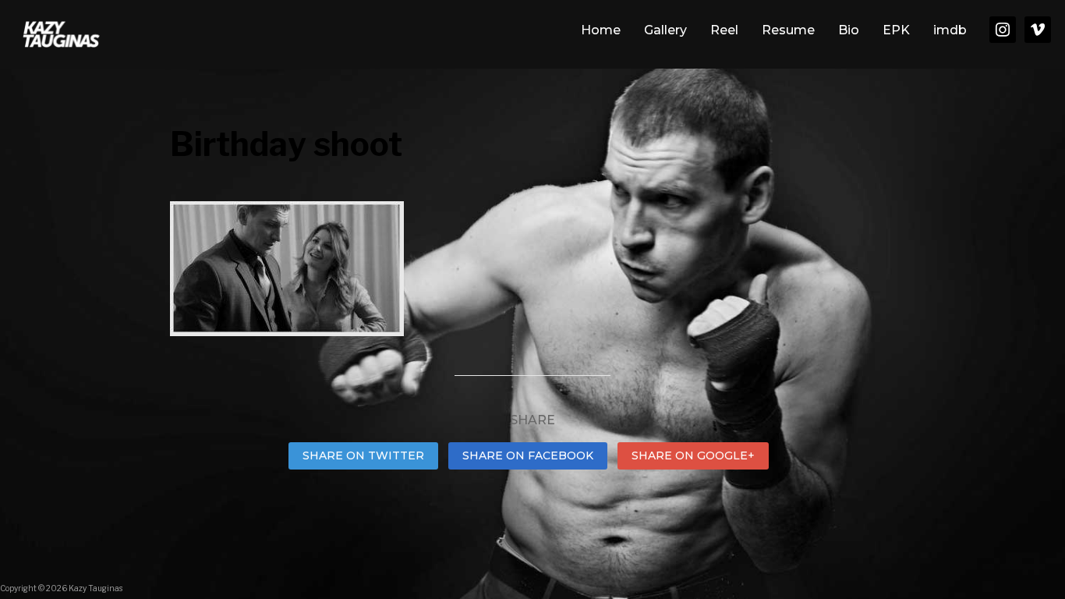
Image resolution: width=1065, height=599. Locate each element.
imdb (950, 30)
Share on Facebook (527, 455)
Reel (724, 30)
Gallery (665, 30)
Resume (788, 30)
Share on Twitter (363, 455)
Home (601, 30)
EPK (896, 30)
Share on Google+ (693, 455)
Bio (848, 30)
